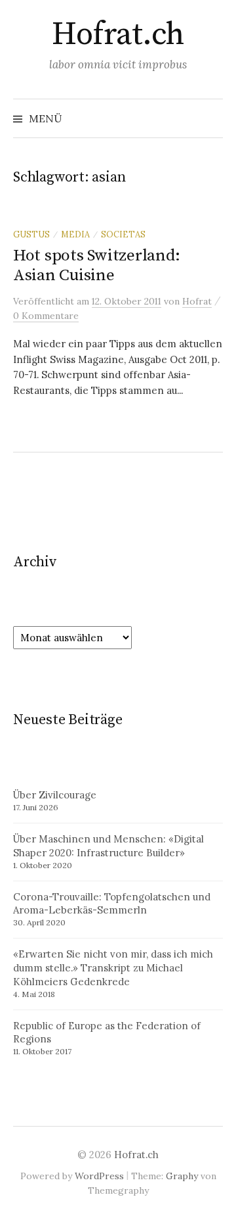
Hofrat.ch (118, 35)
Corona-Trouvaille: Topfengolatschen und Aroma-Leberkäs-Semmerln (111, 904)
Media (75, 234)
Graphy (182, 1176)
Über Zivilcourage (54, 795)
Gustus (31, 234)
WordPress (99, 1176)
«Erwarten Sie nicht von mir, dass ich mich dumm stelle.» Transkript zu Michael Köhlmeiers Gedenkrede (113, 968)
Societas (123, 234)
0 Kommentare (46, 316)
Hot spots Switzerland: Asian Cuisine (96, 265)
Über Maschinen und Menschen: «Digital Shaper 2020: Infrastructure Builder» (108, 846)
